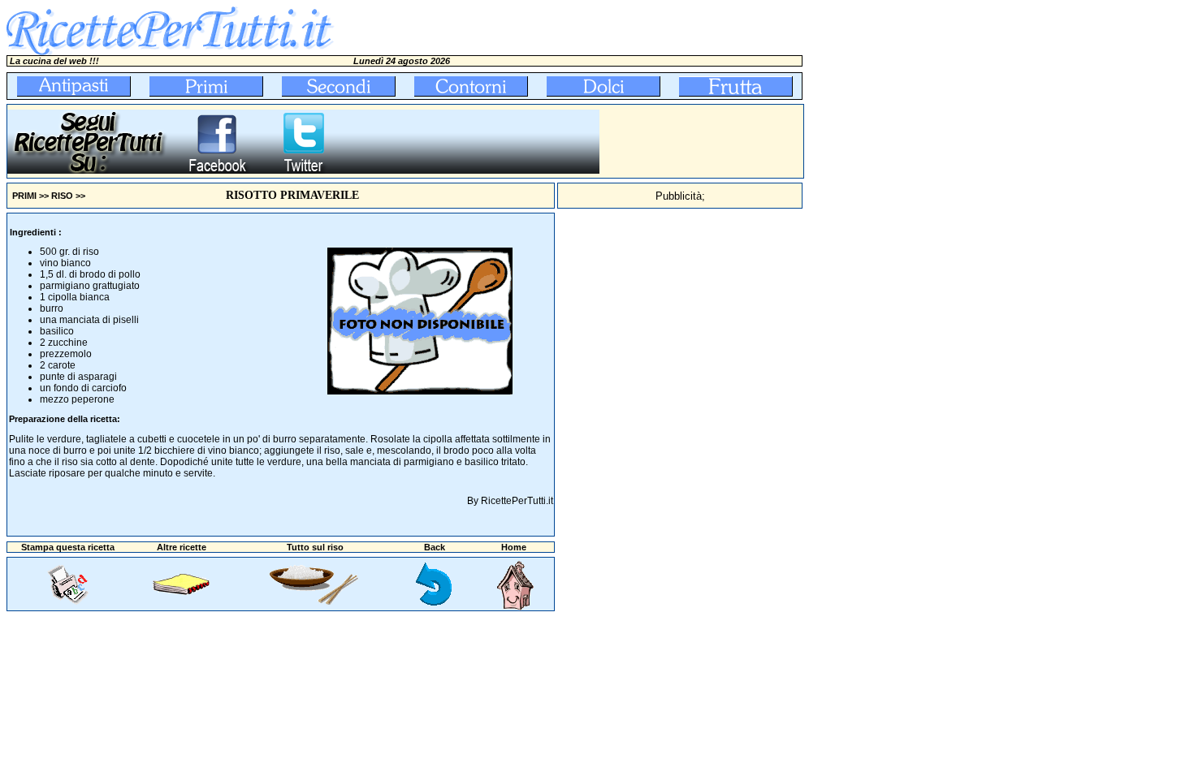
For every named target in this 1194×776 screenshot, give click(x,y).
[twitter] (303, 170)
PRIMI (24, 195)
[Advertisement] (702, 141)
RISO (62, 195)
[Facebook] (216, 170)
